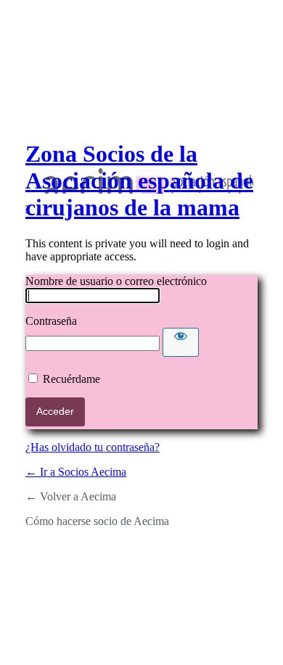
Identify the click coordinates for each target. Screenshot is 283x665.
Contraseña (51, 321)
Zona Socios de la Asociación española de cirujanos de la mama (139, 180)
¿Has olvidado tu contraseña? (92, 447)
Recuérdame (71, 379)
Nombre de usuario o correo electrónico (116, 281)
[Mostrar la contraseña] (181, 342)
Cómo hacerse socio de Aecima (97, 521)
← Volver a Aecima (70, 496)
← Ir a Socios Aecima (75, 472)
